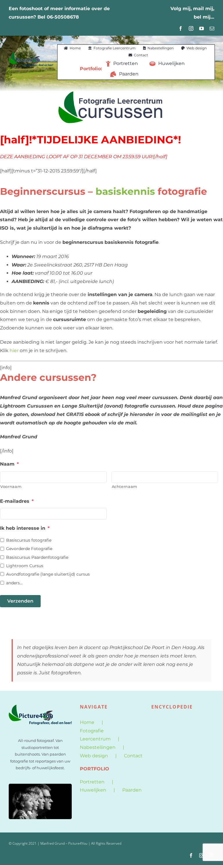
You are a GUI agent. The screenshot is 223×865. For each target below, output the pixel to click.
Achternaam (125, 486)
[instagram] (191, 28)
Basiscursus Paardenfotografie (37, 557)
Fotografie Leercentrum (95, 735)
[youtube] (201, 28)
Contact (133, 755)
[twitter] (212, 855)
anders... (14, 582)
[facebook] (180, 28)
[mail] (212, 28)
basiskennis (125, 191)
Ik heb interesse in (25, 528)
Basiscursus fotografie (28, 540)
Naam (9, 464)
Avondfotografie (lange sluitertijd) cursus (48, 574)
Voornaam (10, 486)
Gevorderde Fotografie (29, 548)
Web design (94, 755)
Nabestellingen (98, 747)
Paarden (132, 790)
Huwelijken (93, 790)
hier (14, 350)
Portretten (92, 782)
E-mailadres (17, 501)
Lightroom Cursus (24, 565)
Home (87, 722)
